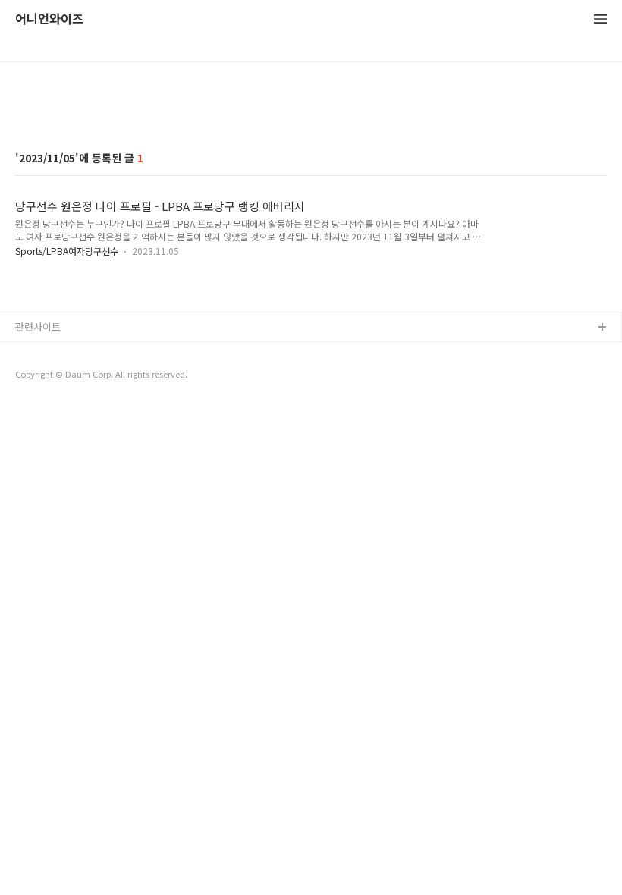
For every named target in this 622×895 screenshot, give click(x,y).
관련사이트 (38, 326)
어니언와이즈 (49, 19)
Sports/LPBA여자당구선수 (66, 250)
